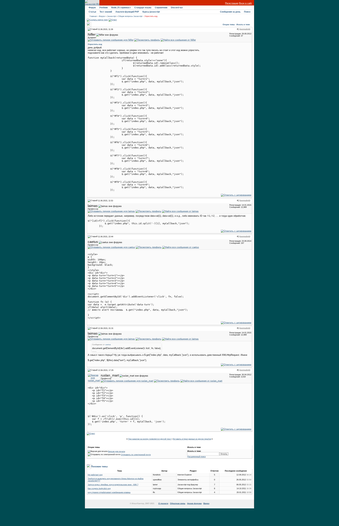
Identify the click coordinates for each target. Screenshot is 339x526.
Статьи (92, 12)
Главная (93, 16)
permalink (244, 29)
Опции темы (229, 24)
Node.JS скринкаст (121, 7)
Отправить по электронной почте (136, 455)
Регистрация (231, 3)
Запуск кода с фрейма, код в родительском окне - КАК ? (113, 485)
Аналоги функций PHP (127, 12)
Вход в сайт (245, 3)
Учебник (103, 7)
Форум (92, 7)
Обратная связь (177, 503)
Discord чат (177, 7)
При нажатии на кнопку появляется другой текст (149, 439)
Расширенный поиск (196, 456)
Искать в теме (243, 24)
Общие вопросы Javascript (130, 16)
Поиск (247, 12)
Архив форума (194, 503)
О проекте (163, 503)
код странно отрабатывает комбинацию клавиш (109, 492)
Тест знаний (106, 12)
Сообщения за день (230, 12)
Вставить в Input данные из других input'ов (192, 439)
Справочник (161, 7)
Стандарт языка (142, 7)
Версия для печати (116, 451)
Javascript (111, 16)
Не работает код (95, 475)
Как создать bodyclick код (99, 488)
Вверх (206, 503)
